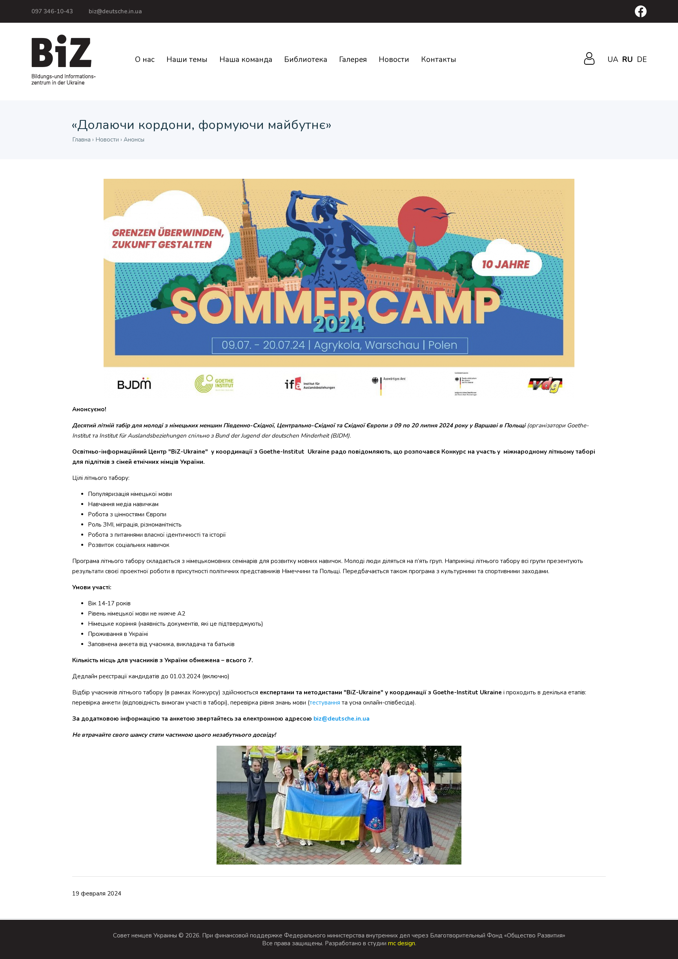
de (642, 59)
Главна (81, 139)
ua (612, 59)
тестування (325, 703)
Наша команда (245, 59)
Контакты (438, 59)
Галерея (353, 59)
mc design (401, 943)
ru (627, 59)
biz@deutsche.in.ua (115, 11)
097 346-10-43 (52, 11)
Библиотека (305, 59)
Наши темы (187, 59)
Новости (394, 59)
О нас (145, 59)
